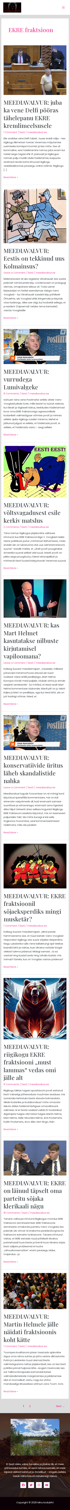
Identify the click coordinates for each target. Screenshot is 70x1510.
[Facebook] (23, 1485)
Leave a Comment (15, 272)
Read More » (11, 177)
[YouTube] (47, 1485)
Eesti (22, 132)
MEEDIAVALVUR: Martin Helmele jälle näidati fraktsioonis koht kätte (31, 1327)
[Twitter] (31, 1485)
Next (60, 1406)
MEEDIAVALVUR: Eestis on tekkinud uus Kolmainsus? (34, 258)
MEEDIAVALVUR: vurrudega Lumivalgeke (26, 379)
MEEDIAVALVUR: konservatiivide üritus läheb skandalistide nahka (33, 769)
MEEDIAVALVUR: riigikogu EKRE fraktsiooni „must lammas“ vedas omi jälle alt (30, 1062)
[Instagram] (39, 1485)
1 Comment (10, 132)
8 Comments (11, 393)
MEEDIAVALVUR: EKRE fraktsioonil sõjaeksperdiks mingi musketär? (35, 907)
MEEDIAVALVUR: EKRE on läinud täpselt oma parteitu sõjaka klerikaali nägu (35, 1194)
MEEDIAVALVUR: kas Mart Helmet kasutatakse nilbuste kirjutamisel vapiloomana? (31, 640)
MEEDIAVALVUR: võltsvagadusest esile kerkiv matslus (32, 512)
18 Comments (12, 1212)
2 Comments (11, 527)
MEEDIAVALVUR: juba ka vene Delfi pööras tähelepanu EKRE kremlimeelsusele (33, 113)
